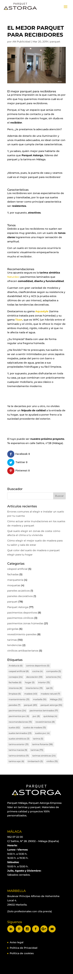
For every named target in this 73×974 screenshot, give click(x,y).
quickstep (50, 716)
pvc (36, 716)
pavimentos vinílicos (20, 617)
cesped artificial (19, 671)
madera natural (50, 693)
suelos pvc (42, 733)
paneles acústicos (18, 590)
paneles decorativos (20, 596)
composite (53, 671)
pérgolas (12, 628)
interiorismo (34, 688)
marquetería (15, 579)
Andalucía (16, 665)
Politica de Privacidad (23, 947)
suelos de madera (34, 727)
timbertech (35, 761)
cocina (37, 671)
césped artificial (17, 568)
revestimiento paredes (21, 634)
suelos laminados (20, 733)
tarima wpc (16, 761)
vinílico (52, 761)
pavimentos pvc (19, 716)
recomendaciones (20, 722)
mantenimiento (19, 699)
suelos (14, 727)
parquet (55, 41)
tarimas (12, 639)
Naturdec (13, 276)
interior (44, 682)
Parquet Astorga (17, 607)
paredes (14, 705)
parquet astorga (51, 705)
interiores (15, 688)
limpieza (15, 693)
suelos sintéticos (19, 738)
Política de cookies (22, 953)
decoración (34, 677)
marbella (39, 699)
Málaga (56, 699)
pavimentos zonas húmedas (25, 623)
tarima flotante (42, 744)
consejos (16, 677)
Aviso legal (16, 942)
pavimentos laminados (44, 710)
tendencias (14, 645)
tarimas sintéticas (44, 755)
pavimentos (17, 710)
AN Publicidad (21, 41)
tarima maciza (18, 750)
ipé (49, 688)
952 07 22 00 (15, 836)
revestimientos (45, 722)
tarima (38, 738)
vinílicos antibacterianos (22, 650)
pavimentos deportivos (22, 612)
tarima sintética (19, 755)
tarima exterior (19, 744)
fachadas (13, 574)
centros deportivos (37, 665)
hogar (30, 682)
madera (30, 693)
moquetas (13, 585)
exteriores (53, 677)
